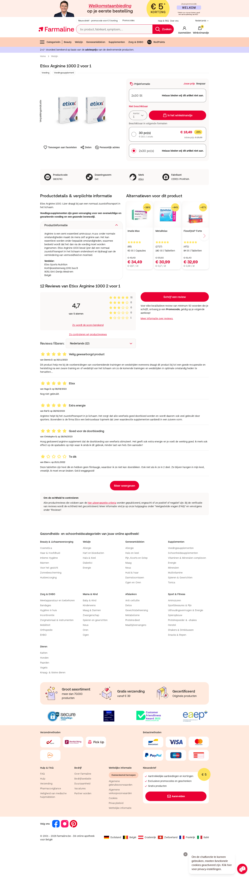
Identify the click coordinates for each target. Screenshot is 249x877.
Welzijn (79, 42)
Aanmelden (178, 796)
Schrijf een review (174, 296)
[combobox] (138, 115)
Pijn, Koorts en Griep (136, 558)
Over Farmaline (82, 773)
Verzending (46, 783)
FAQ (42, 773)
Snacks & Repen (177, 635)
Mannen (44, 562)
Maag (128, 562)
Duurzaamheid (82, 783)
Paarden (44, 662)
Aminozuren (174, 600)
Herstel (172, 625)
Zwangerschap (91, 615)
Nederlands (200, 21)
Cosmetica (46, 548)
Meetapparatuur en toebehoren (57, 600)
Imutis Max (134, 231)
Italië (206, 837)
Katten (43, 652)
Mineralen (173, 567)
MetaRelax (161, 231)
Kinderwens (89, 605)
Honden (44, 657)
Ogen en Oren (133, 582)
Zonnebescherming (50, 572)
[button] (81, 225)
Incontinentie (47, 615)
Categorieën (53, 42)
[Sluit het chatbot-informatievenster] (185, 854)
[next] (204, 236)
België (132, 837)
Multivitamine (175, 572)
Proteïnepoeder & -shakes (182, 620)
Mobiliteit (45, 625)
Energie (87, 567)
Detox (128, 605)
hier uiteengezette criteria (102, 502)
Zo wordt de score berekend (87, 325)
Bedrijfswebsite (82, 778)
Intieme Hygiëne (49, 558)
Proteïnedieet (132, 620)
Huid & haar (132, 572)
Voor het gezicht (49, 567)
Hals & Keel (89, 558)
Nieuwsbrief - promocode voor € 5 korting (98, 21)
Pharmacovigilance (50, 788)
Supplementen (117, 42)
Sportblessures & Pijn (180, 605)
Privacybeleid (116, 803)
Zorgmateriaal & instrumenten (57, 620)
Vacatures (80, 788)
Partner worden (82, 793)
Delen (88, 147)
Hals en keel (132, 553)
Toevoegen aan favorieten (62, 147)
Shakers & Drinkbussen (181, 630)
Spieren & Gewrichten (180, 577)
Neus (128, 567)
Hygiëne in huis (48, 610)
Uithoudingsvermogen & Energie (185, 610)
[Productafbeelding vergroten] (81, 111)
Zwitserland (170, 837)
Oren (85, 630)
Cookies (113, 798)
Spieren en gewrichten (95, 620)
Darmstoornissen (134, 577)
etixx (140, 179)
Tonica (171, 582)
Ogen (86, 635)
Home (43, 56)
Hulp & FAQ (163, 21)
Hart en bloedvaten (93, 553)
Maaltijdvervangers (135, 625)
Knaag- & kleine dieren (53, 672)
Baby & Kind (89, 600)
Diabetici (87, 562)
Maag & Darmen (92, 610)
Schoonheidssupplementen (183, 553)
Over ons (174, 21)
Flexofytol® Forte (193, 231)
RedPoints (159, 42)
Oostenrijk (150, 837)
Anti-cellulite (132, 600)
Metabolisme (132, 615)
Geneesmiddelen (95, 42)
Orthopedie (46, 630)
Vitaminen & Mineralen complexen (187, 558)
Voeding (45, 73)
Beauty (67, 42)
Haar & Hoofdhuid (50, 553)
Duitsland (115, 837)
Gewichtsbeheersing (136, 610)
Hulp (42, 778)
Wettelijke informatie (120, 808)
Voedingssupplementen (181, 548)
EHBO (43, 635)
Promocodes (128, 20)
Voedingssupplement (64, 73)
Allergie (87, 548)
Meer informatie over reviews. (157, 318)
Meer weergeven (124, 485)
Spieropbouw (175, 615)
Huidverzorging (48, 577)
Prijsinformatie (142, 84)
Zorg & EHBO (135, 42)
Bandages (45, 605)
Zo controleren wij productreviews (88, 334)
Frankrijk (190, 837)
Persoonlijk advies (110, 147)
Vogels (43, 667)
